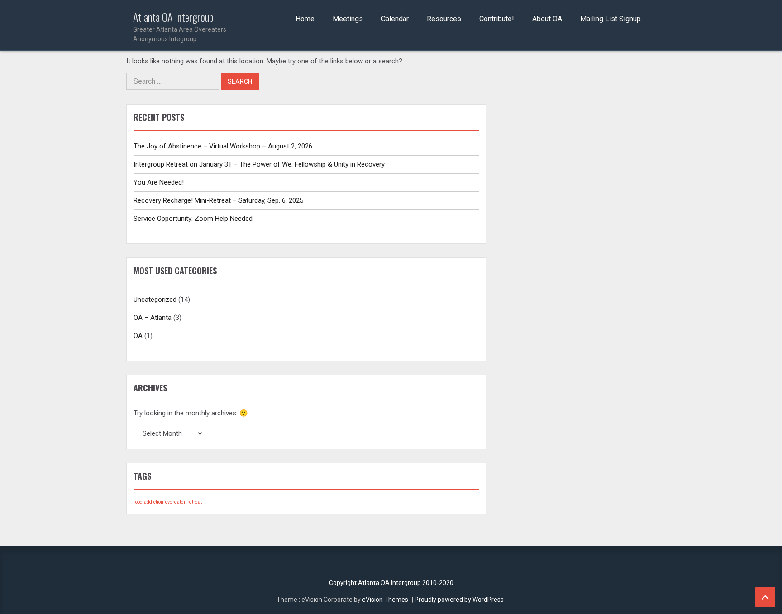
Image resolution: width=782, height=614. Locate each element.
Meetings (348, 18)
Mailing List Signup (610, 18)
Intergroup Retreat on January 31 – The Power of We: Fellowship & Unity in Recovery (259, 164)
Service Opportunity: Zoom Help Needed (193, 218)
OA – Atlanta (153, 318)
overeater (175, 502)
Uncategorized (155, 299)
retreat (194, 502)
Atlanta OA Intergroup (179, 27)
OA (138, 336)
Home (305, 18)
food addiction (148, 502)
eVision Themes (385, 599)
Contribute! (496, 18)
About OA (547, 18)
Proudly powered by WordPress (459, 599)
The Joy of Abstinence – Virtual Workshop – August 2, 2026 (223, 146)
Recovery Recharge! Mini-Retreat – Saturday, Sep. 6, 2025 (218, 200)
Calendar (395, 18)
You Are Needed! (159, 182)
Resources (444, 18)
